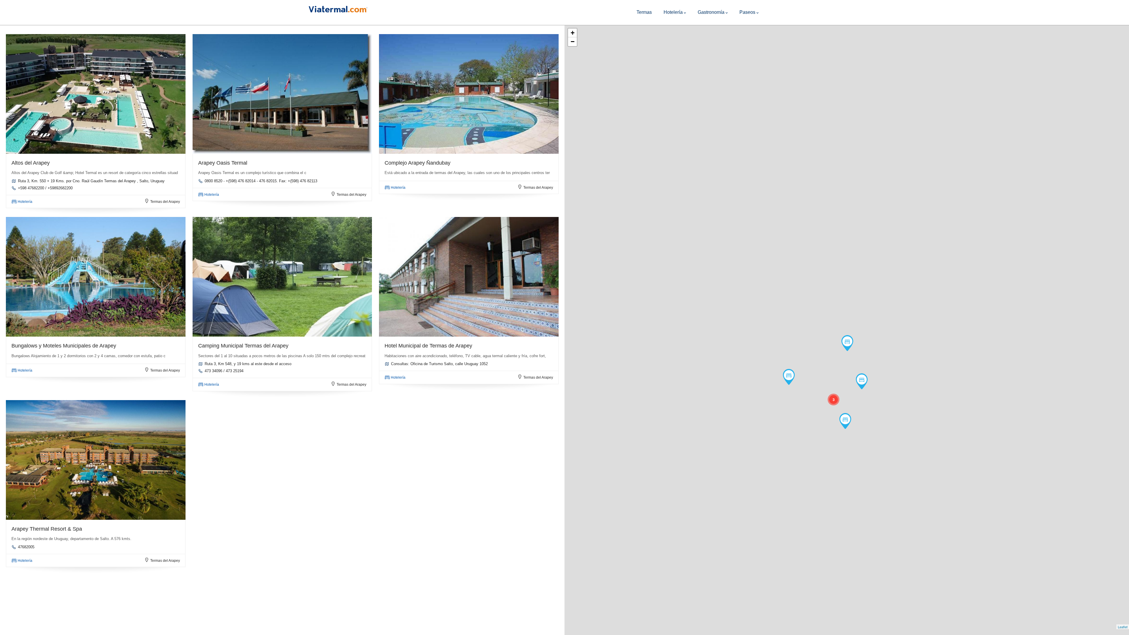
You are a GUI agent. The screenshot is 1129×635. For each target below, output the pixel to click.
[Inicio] (338, 8)
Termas (644, 12)
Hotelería (673, 12)
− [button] (572, 41)
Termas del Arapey (165, 202)
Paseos (747, 12)
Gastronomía (711, 12)
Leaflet (1123, 626)
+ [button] (572, 32)
